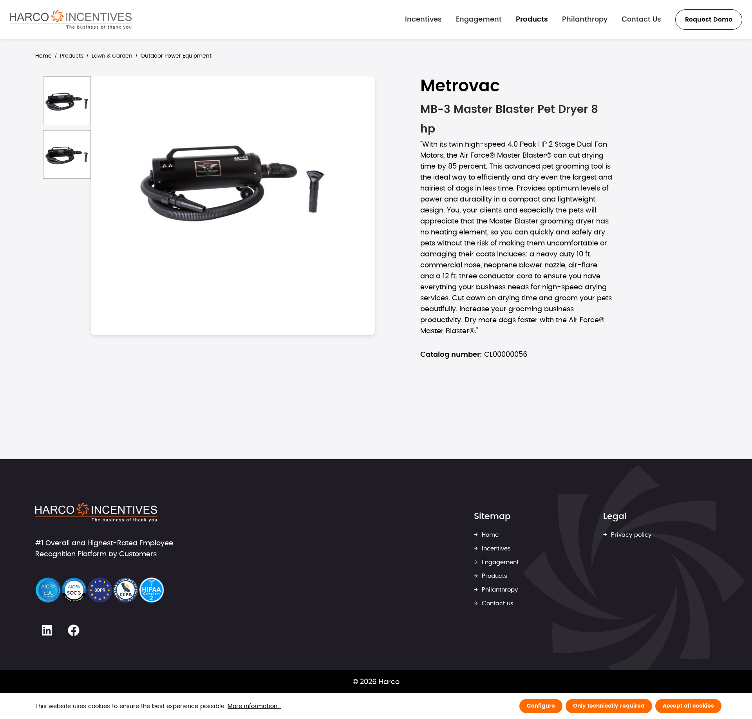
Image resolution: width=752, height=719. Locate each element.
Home (43, 56)
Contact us (496, 603)
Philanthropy (499, 590)
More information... (254, 706)
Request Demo (708, 19)
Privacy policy (630, 535)
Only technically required (609, 706)
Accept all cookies (688, 706)
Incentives (495, 549)
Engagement (499, 562)
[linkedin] (47, 630)
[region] (205, 226)
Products (493, 576)
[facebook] (73, 630)
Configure (541, 706)
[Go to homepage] (71, 19)
